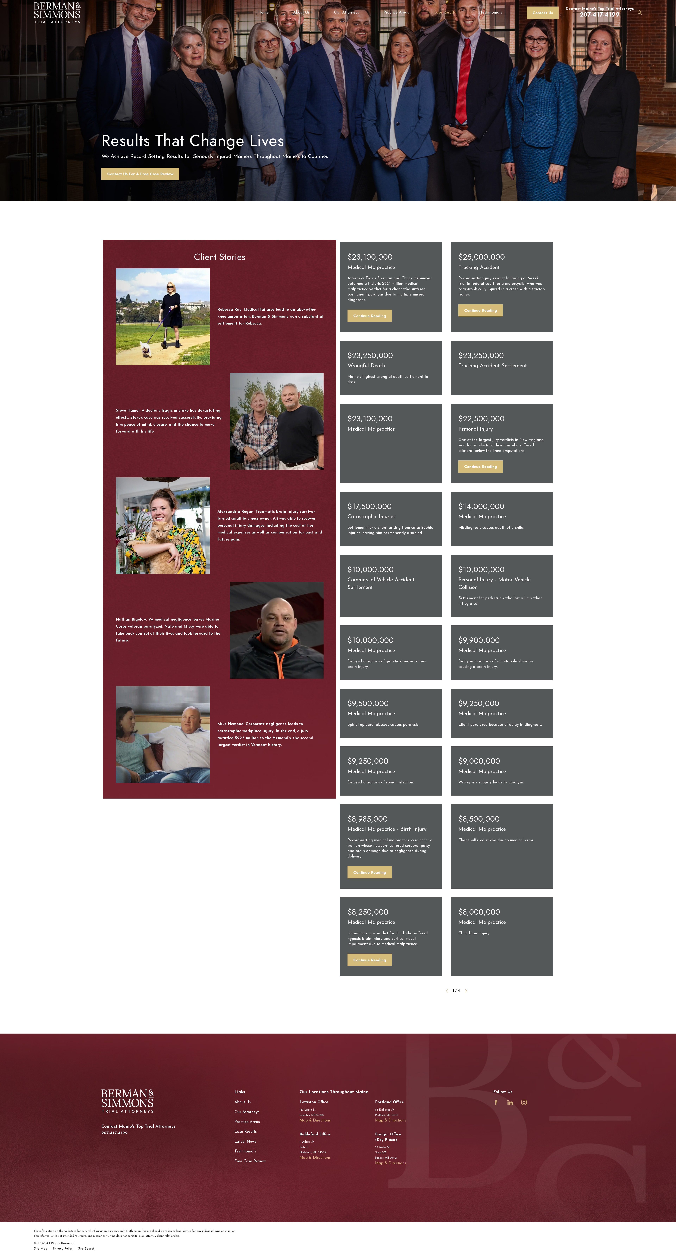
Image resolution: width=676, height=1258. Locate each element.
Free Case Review (250, 1161)
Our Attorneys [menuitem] (346, 13)
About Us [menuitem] (301, 13)
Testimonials (245, 1151)
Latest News (245, 1142)
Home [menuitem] (263, 13)
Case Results (245, 1132)
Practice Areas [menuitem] (396, 13)
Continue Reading (369, 316)
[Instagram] (524, 1102)
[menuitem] (40, 1249)
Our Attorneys (246, 1112)
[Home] (57, 12)
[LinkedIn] (510, 1102)
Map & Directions (315, 1121)
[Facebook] (496, 1102)
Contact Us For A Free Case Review (140, 174)
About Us (242, 1102)
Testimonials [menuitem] (491, 13)
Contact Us (543, 12)
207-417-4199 (600, 14)
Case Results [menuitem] (445, 13)
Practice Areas (247, 1122)
